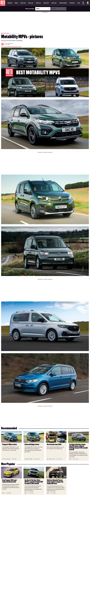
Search (83, 3)
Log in (88, 3)
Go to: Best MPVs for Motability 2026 (11, 47)
